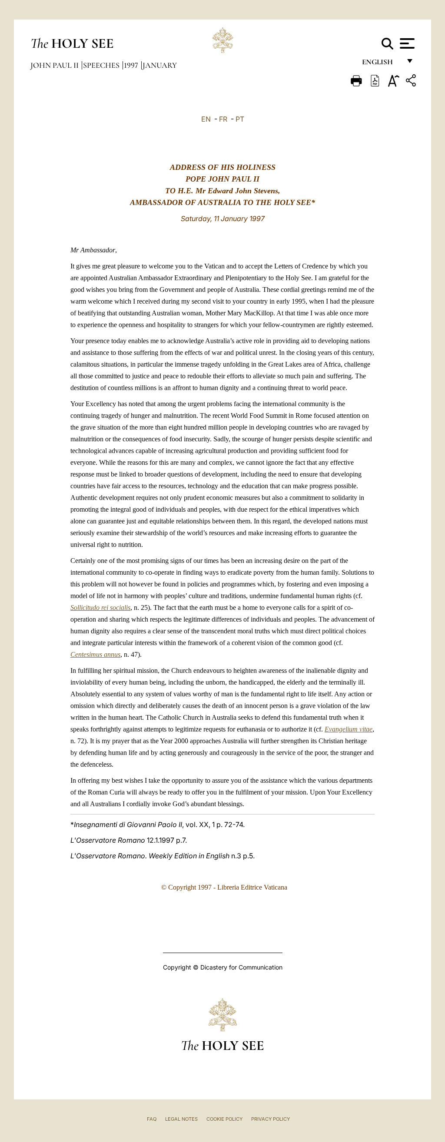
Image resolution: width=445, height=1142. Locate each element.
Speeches (102, 65)
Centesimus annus (95, 654)
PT (240, 119)
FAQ (151, 1119)
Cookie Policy (224, 1119)
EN (206, 119)
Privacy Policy (270, 1119)
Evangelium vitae (348, 729)
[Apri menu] (406, 43)
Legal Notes (181, 1119)
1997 (132, 65)
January (160, 65)
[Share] (412, 81)
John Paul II (55, 65)
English (381, 64)
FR (223, 119)
